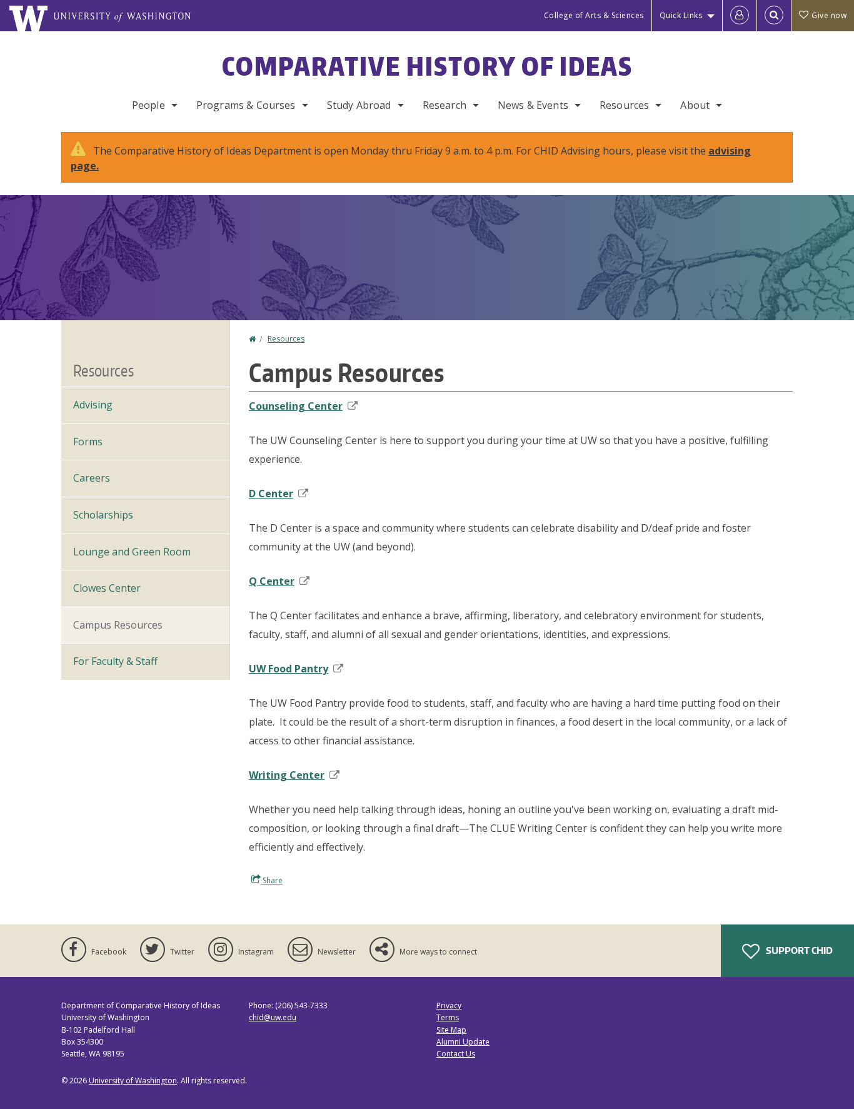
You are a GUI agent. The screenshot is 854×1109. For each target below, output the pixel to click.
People (148, 105)
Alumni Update (463, 1041)
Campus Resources (118, 625)
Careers (91, 478)
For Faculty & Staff (115, 661)
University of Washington (133, 1080)
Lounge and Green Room (132, 552)
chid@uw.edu (272, 1017)
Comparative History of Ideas (427, 66)
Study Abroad (359, 105)
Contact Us (455, 1053)
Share (272, 880)
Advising (93, 405)
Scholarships (103, 515)
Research (444, 105)
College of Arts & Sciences (594, 15)
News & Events (533, 105)
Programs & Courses (246, 105)
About (695, 105)
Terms (447, 1017)
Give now (828, 15)
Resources (624, 105)
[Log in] (739, 15)
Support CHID (798, 950)
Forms (88, 441)
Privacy (448, 1005)
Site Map (451, 1030)
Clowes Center (107, 588)
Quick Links (681, 15)
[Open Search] (774, 15)
